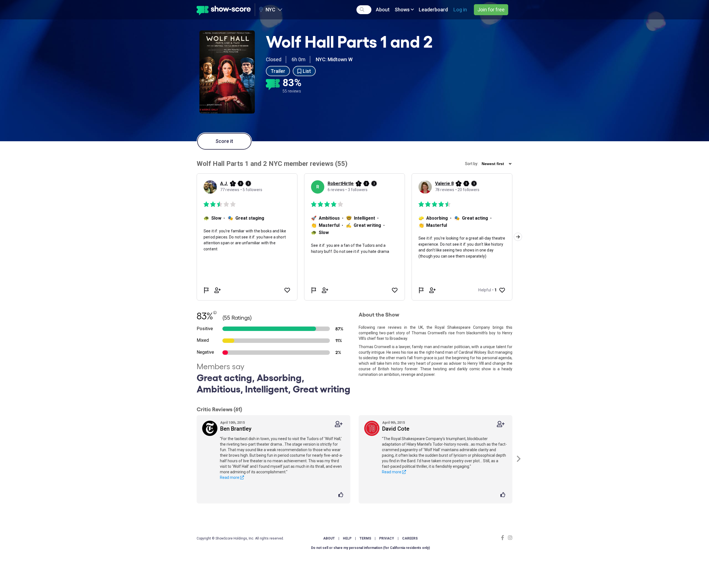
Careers (410, 538)
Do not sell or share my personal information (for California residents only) (370, 548)
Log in (460, 9)
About (383, 9)
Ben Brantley (235, 428)
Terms (365, 538)
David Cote (395, 428)
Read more (230, 477)
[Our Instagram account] (509, 538)
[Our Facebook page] (504, 538)
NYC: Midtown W (334, 59)
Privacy (386, 538)
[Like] (341, 495)
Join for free (491, 9)
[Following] (339, 424)
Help (347, 538)
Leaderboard (433, 9)
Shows (403, 9)
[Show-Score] (224, 10)
